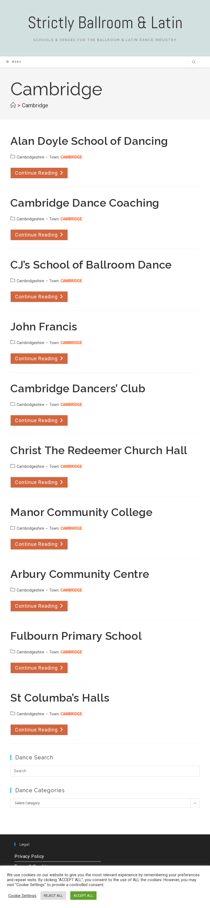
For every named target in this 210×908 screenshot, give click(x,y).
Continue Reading (41, 174)
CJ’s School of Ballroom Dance (90, 264)
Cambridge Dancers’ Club (77, 388)
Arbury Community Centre (79, 573)
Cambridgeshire (30, 157)
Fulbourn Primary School (76, 635)
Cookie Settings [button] (22, 895)
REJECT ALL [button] (53, 895)
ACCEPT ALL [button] (83, 895)
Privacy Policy (29, 856)
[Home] (13, 105)
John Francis (43, 326)
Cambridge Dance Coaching (84, 202)
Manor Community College (81, 512)
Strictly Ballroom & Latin (105, 22)
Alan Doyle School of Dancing (89, 140)
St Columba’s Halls (59, 697)
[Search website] (194, 63)
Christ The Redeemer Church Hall (98, 450)
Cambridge (35, 105)
